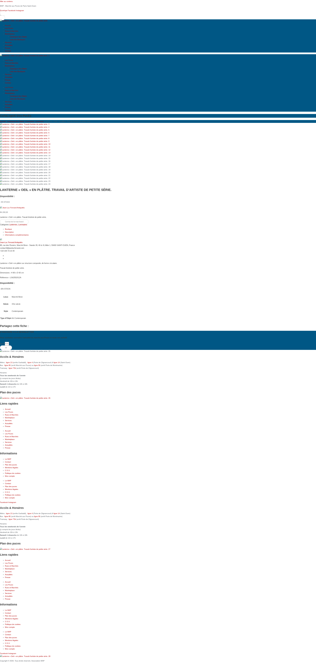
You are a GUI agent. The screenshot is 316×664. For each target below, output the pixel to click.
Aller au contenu (6, 1)
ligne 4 (30, 362)
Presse (7, 48)
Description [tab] (9, 232)
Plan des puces (11, 465)
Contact (8, 51)
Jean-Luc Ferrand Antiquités (13, 208)
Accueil (7, 25)
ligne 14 (57, 362)
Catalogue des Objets (18, 37)
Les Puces (9, 28)
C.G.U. (7, 470)
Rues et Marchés (11, 31)
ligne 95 (37, 365)
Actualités (8, 45)
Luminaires (29, 121)
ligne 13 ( (9, 362)
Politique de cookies (12, 473)
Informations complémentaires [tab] (17, 235)
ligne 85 (7, 365)
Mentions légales (11, 468)
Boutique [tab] (8, 229)
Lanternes (39, 121)
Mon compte (10, 476)
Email (2, 344)
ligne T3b (12, 368)
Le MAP (8, 459)
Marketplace (10, 34)
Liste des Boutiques (17, 40)
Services (8, 42)
